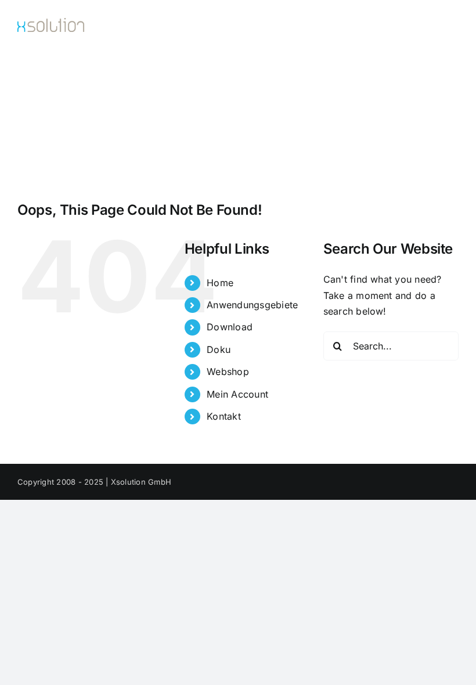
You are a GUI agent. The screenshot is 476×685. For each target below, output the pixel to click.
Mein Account (237, 394)
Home (220, 283)
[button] (48, 134)
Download (230, 327)
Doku (218, 349)
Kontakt (224, 416)
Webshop (228, 371)
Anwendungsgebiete (252, 305)
